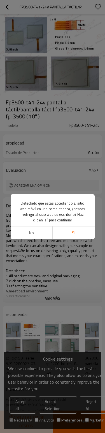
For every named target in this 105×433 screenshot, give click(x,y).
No (31, 233)
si (73, 233)
